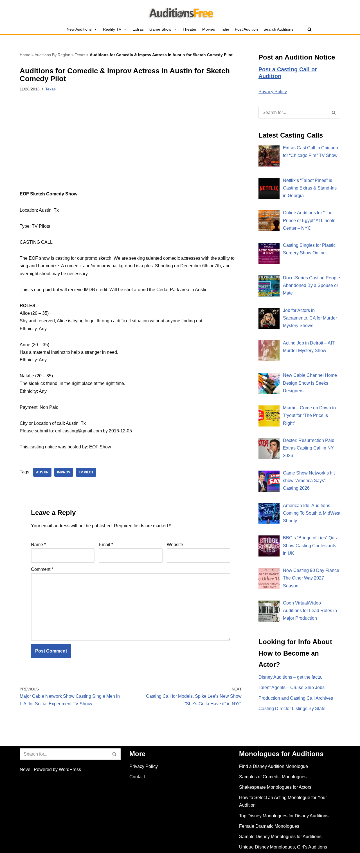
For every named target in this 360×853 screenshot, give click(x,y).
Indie (224, 29)
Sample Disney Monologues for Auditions (280, 836)
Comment (42, 569)
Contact (137, 776)
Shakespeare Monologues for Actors (275, 787)
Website (175, 544)
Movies (208, 29)
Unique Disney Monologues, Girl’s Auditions (283, 847)
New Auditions (79, 29)
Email (106, 544)
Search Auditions (278, 29)
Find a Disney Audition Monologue (273, 766)
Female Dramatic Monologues (269, 826)
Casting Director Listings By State (291, 708)
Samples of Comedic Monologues (273, 776)
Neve (25, 769)
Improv (63, 472)
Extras (138, 29)
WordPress (70, 769)
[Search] (309, 29)
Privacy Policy (272, 91)
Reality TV (112, 29)
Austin (42, 472)
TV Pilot (86, 472)
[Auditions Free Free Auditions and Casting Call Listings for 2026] (180, 12)
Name (38, 544)
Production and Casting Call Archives (295, 698)
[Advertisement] (131, 148)
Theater (190, 29)
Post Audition (246, 29)
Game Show (160, 29)
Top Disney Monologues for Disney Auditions (283, 815)
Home (25, 55)
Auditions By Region (52, 55)
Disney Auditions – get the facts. (290, 677)
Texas (80, 55)
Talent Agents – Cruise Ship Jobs (291, 687)
